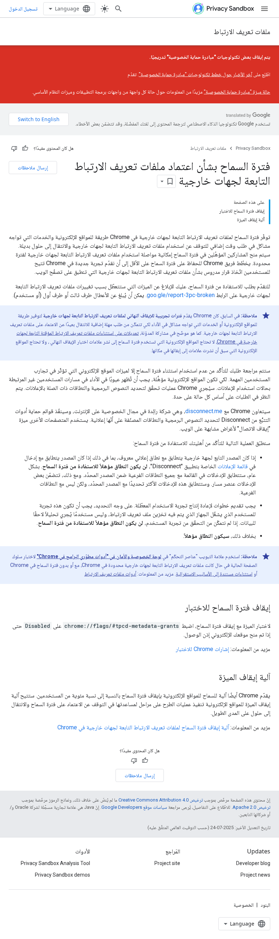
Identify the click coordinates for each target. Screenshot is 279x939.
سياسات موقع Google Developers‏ (134, 807)
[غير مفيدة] (14, 148)
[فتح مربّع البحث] (118, 8)
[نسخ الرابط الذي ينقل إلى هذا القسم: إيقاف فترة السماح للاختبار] (177, 608)
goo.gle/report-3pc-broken (181, 295)
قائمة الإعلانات (233, 466)
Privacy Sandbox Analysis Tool (55, 863)
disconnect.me (203, 411)
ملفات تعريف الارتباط (242, 31)
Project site (167, 863)
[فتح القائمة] (264, 8)
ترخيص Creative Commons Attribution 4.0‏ (160, 800)
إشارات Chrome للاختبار (202, 649)
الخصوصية (244, 905)
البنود (265, 905)
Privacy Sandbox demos (62, 875)
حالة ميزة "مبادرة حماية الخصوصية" (237, 92)
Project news (255, 875)
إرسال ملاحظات (33, 167)
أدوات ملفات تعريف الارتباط (110, 574)
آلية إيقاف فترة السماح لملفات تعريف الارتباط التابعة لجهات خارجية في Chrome (143, 727)
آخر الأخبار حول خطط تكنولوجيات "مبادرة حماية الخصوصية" (195, 74)
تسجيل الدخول (23, 9)
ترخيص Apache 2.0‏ (251, 807)
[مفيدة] (25, 148)
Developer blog (253, 863)
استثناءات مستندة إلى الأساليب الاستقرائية (214, 574)
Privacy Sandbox (253, 148)
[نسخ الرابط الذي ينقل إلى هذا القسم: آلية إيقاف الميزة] (211, 678)
